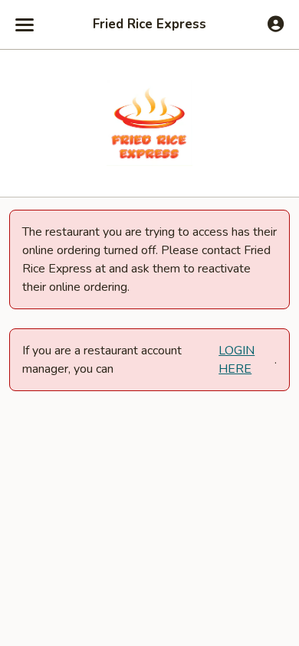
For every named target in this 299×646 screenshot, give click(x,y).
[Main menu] (24, 24)
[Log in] (275, 23)
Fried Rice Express (149, 24)
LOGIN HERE (237, 359)
